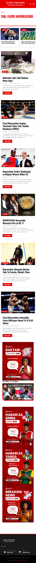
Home (2, 12)
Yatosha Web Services (21, 560)
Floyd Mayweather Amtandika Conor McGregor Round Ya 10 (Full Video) (18, 320)
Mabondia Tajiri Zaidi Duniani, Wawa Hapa (15, 79)
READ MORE (7, 93)
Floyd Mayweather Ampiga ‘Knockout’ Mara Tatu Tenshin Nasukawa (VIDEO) (16, 126)
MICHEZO (5, 71)
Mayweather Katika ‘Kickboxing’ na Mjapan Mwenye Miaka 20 (17, 173)
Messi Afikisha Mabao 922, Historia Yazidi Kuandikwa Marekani (8, 43)
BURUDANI (5, 165)
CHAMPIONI (5, 263)
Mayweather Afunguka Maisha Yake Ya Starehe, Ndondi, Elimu (16, 271)
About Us (3, 546)
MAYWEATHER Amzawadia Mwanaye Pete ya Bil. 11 (14, 222)
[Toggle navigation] (33, 4)
